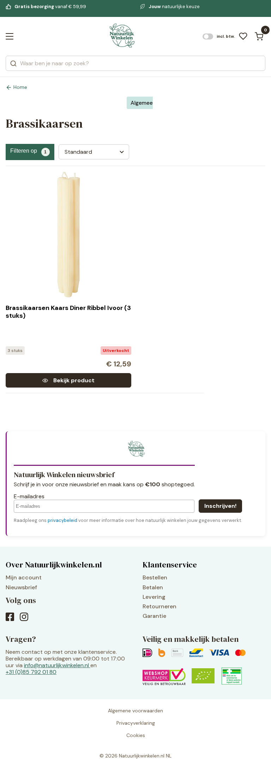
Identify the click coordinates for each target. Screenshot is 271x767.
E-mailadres (29, 496)
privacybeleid (62, 520)
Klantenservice (170, 564)
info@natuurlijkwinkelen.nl (56, 665)
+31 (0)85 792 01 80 (31, 672)
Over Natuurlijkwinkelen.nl (54, 564)
